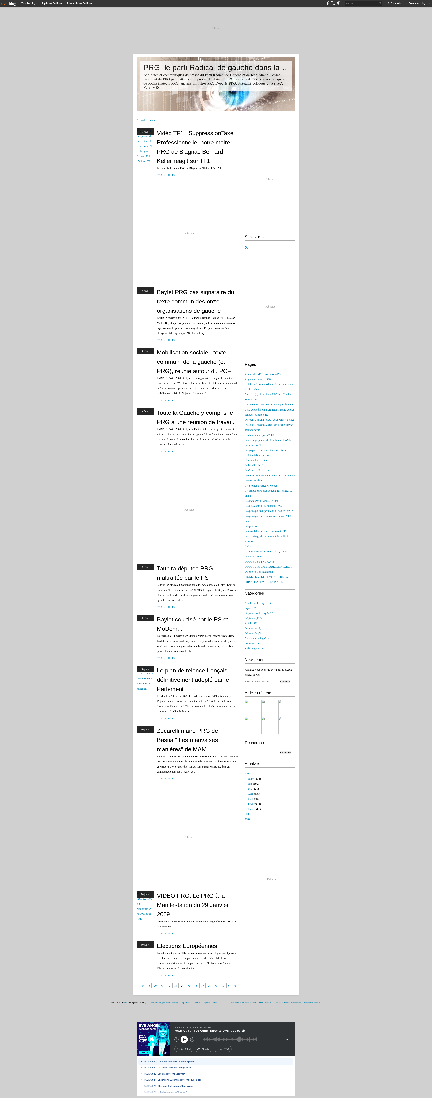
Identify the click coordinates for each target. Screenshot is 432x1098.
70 (155, 985)
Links (248, 546)
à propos (224, 1049)
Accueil (141, 120)
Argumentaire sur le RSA (258, 379)
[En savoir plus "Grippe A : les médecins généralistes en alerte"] (270, 725)
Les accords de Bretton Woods (261, 485)
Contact (152, 120)
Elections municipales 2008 (259, 435)
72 (168, 985)
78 (209, 985)
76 (195, 985)
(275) (259, 613)
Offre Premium (265, 1002)
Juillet (251, 778)
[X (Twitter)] (333, 3)
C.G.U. (224, 1002)
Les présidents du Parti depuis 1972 (263, 505)
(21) (257, 638)
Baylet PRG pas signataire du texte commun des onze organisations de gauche (195, 301)
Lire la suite (166, 175)
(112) (253, 618)
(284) (252, 608)
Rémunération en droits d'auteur (243, 1002)
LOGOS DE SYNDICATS (259, 561)
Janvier (252, 809)
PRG (126, 1002)
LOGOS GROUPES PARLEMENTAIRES (268, 566)
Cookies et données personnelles (288, 1002)
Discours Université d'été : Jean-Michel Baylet (269, 419)
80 (222, 985)
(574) (258, 603)
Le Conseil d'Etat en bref (258, 470)
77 (202, 985)
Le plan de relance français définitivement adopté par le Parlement (193, 679)
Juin (250, 783)
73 (175, 985)
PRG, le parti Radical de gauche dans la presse (216, 67)
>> (235, 985)
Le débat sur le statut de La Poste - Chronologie (270, 475)
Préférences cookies (312, 1002)
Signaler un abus (210, 1002)
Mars (250, 798)
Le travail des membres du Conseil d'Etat (266, 531)
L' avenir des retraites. (256, 460)
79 (216, 985)
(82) (251, 623)
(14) (255, 643)
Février (252, 804)
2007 (247, 819)
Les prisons (251, 526)
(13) (255, 648)
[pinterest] (339, 3)
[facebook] (328, 3)
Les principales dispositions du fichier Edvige (269, 511)
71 (162, 985)
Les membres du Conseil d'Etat (261, 500)
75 (189, 985)
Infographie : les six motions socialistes (265, 450)
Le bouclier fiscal (254, 465)
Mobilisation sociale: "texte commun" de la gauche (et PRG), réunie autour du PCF (194, 361)
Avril (250, 793)
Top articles (185, 1002)
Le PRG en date (253, 480)
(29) (253, 628)
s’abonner (186, 1049)
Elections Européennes (187, 945)
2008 (247, 814)
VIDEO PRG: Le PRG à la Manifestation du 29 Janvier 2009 (193, 904)
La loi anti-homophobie (257, 455)
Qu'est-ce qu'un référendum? (260, 571)
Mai (250, 788)
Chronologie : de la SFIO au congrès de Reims (269, 404)
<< (142, 985)
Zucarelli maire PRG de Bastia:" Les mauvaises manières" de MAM (187, 739)
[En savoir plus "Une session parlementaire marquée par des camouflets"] (286, 725)
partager (205, 1049)
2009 (247, 773)
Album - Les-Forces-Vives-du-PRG (263, 374)
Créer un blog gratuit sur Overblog (164, 1002)
